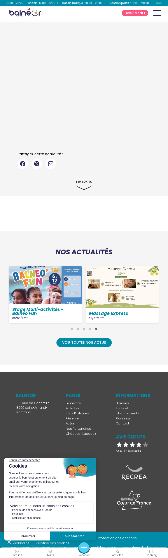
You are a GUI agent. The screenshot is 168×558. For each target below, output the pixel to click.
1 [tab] (72, 329)
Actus (70, 423)
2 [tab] (78, 329)
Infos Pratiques (77, 413)
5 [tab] (96, 329)
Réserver (73, 418)
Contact (122, 423)
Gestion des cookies (52, 543)
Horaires (122, 403)
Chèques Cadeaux (81, 433)
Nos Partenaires (78, 428)
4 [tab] (90, 329)
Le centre (73, 403)
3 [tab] (84, 329)
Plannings (123, 418)
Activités (72, 408)
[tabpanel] (45, 294)
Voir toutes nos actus (84, 342)
